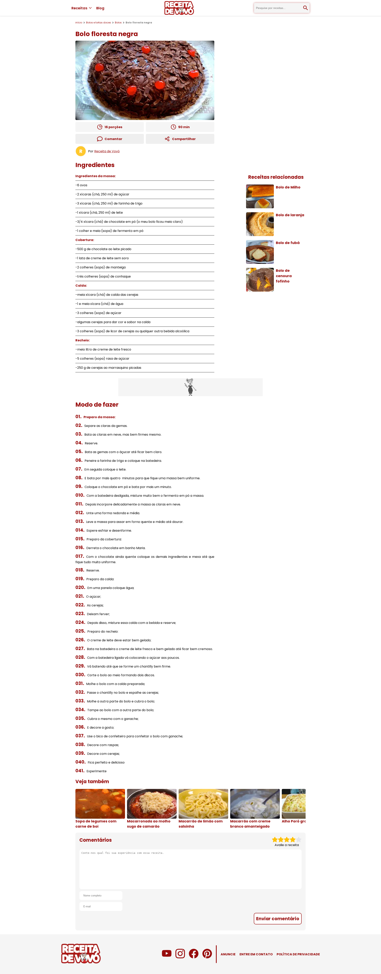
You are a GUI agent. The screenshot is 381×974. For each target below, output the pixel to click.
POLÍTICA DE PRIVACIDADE (298, 954)
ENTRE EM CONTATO (256, 954)
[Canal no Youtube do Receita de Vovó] (166, 957)
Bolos (118, 22)
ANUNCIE (228, 954)
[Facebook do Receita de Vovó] (193, 957)
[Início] (179, 8)
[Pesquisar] (306, 8)
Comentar (113, 139)
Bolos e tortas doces (98, 22)
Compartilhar (184, 139)
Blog (100, 8)
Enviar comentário (277, 918)
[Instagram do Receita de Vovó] (180, 957)
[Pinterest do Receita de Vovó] (207, 957)
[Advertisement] (190, 387)
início (78, 22)
